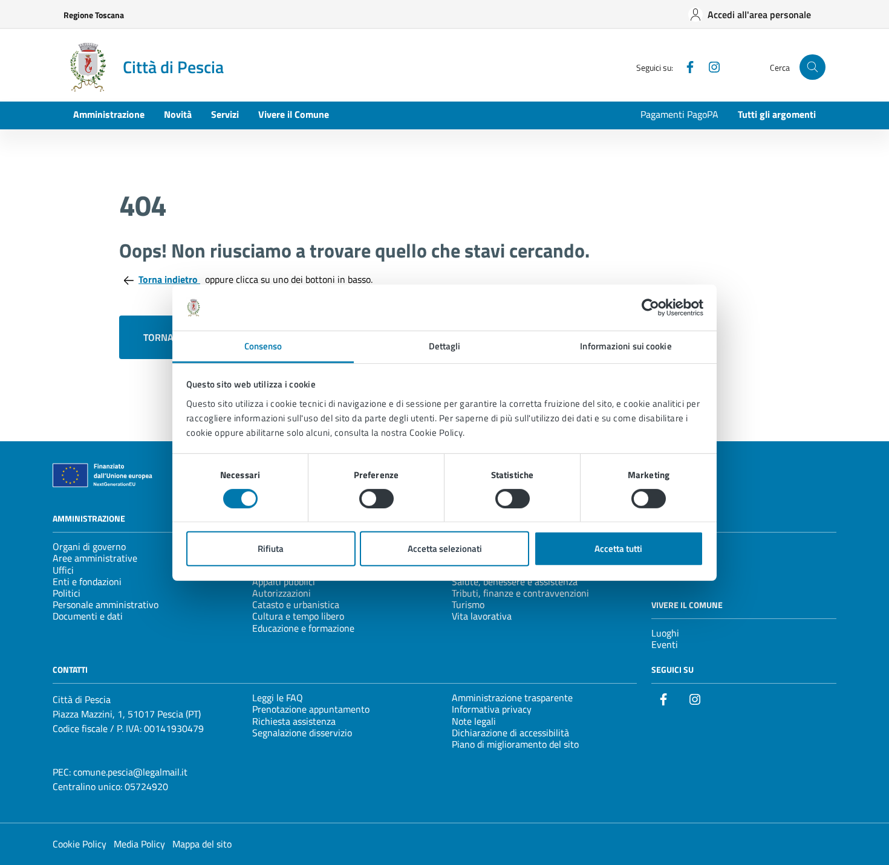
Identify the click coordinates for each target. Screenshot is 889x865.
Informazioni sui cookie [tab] (625, 346)
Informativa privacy (492, 709)
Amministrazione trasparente (512, 697)
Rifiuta (271, 549)
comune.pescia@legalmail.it (130, 772)
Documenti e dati (88, 616)
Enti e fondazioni (87, 581)
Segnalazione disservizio (302, 732)
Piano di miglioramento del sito (515, 744)
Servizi (225, 114)
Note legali (474, 721)
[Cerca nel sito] (812, 67)
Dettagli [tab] (445, 346)
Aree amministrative (95, 558)
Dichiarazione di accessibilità (510, 732)
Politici (66, 593)
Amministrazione (109, 114)
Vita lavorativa (482, 616)
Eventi (664, 644)
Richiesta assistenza (294, 721)
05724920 (146, 786)
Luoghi (665, 633)
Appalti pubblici (283, 581)
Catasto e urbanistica (295, 604)
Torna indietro (169, 279)
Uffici (63, 570)
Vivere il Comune (293, 114)
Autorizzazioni (281, 593)
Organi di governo (89, 546)
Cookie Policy (79, 844)
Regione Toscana (93, 14)
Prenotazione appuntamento (311, 709)
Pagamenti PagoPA (679, 114)
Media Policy (139, 844)
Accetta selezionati (445, 549)
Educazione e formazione (303, 628)
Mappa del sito (202, 844)
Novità (178, 114)
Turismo (468, 604)
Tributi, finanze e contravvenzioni (520, 593)
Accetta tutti (618, 549)
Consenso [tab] (263, 346)
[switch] (376, 498)
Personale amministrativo (105, 604)
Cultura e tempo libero (298, 616)
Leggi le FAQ (277, 697)
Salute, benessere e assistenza (515, 581)
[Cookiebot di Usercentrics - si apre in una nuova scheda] (650, 308)
